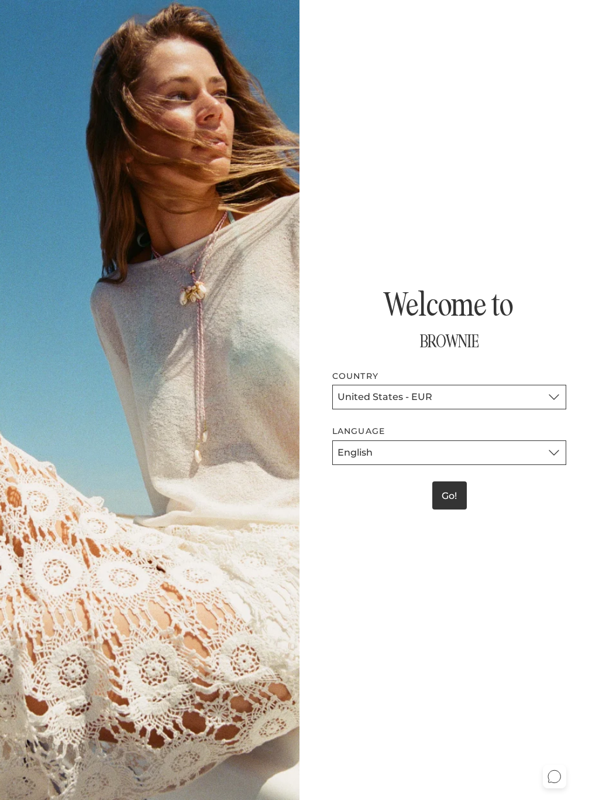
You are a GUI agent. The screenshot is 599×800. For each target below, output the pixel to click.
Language (358, 431)
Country (355, 376)
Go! (449, 495)
